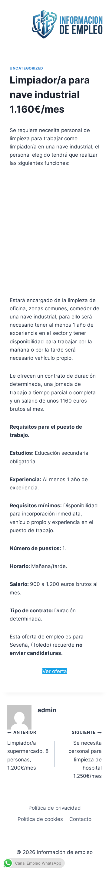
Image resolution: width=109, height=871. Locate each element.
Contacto (80, 819)
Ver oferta (54, 671)
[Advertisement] (54, 232)
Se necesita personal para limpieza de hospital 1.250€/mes (85, 754)
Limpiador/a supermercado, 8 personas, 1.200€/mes (27, 750)
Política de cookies (40, 819)
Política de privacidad (54, 808)
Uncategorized (26, 68)
